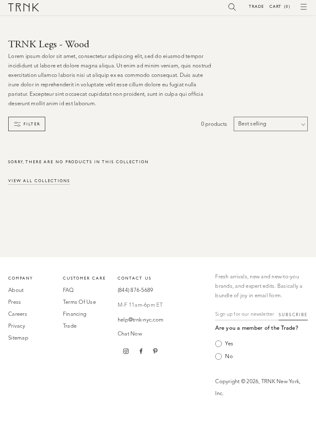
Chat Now (130, 334)
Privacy (16, 326)
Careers (17, 314)
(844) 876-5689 (135, 290)
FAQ (68, 290)
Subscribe (293, 315)
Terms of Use (79, 302)
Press (14, 302)
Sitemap (18, 338)
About (15, 290)
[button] (232, 6)
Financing (74, 314)
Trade (256, 6)
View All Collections (39, 180)
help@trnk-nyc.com (140, 320)
